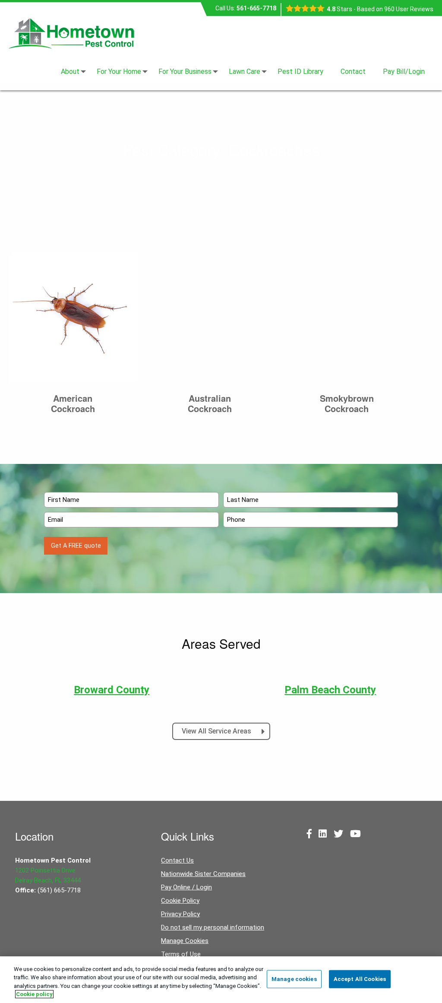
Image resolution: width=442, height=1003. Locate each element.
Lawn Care (244, 71)
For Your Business (185, 71)
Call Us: (245, 8)
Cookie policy (34, 994)
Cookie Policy (180, 901)
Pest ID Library (300, 71)
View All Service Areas (217, 731)
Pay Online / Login (186, 887)
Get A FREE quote (76, 545)
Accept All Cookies (360, 979)
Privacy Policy (180, 914)
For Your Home (119, 71)
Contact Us (177, 860)
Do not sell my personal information (212, 927)
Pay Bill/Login (404, 71)
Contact (353, 71)
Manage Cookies (184, 941)
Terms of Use (181, 954)
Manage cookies (294, 979)
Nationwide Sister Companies (203, 874)
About (70, 71)
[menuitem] (70, 71)
